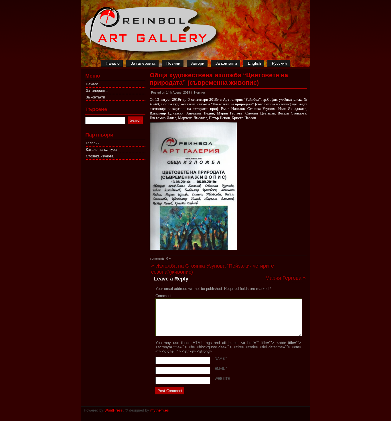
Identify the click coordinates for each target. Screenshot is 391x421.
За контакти (226, 63)
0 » (168, 258)
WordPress (113, 410)
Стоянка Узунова (100, 156)
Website (222, 379)
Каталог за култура (101, 150)
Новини (173, 63)
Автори (197, 63)
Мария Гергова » (285, 278)
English (254, 63)
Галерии (93, 143)
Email (221, 369)
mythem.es (159, 410)
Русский (279, 63)
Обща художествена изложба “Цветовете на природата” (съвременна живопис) (219, 79)
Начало (113, 63)
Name (221, 359)
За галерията (143, 63)
